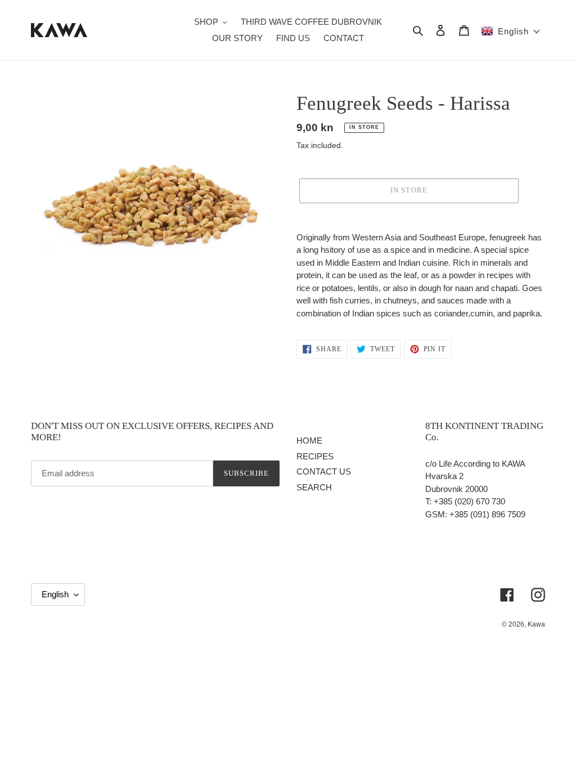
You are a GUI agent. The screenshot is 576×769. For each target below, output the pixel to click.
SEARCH (314, 487)
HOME (309, 440)
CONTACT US (323, 471)
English (55, 594)
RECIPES (315, 456)
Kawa (536, 624)
